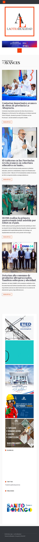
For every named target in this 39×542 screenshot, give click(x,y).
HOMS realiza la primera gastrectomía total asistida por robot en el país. (19, 220)
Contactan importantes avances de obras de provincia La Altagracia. (19, 105)
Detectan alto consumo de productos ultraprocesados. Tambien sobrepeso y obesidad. (19, 278)
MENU (4, 2)
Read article (7, 122)
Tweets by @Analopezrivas (12, 485)
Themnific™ (23, 536)
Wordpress (12, 536)
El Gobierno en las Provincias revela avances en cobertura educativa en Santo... (18, 163)
